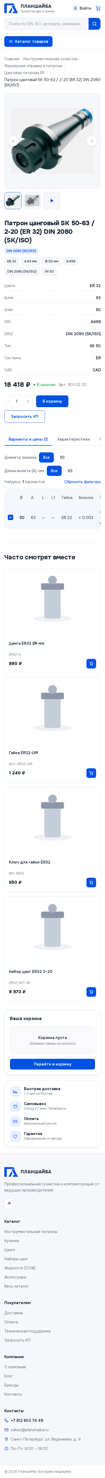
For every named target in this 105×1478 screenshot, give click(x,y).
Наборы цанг (16, 1259)
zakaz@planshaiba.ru (30, 1429)
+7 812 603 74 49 (27, 1420)
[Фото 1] (13, 200)
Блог (8, 1376)
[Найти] (94, 24)
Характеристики (73, 439)
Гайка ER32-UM (23, 752)
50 (62, 457)
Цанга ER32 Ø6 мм (26, 643)
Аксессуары (15, 1277)
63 (70, 470)
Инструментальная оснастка (50, 58)
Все (46, 457)
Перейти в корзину (52, 1064)
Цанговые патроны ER (24, 72)
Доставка (13, 1313)
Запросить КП (24, 416)
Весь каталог (16, 1286)
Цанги (9, 1249)
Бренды (11, 1385)
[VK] (9, 1203)
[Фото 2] (32, 200)
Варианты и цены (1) (28, 439)
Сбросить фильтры (82, 481)
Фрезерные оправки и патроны (33, 65)
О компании (15, 1367)
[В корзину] (91, 664)
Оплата (11, 1322)
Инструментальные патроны (30, 1231)
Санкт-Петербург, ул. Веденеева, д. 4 (46, 1439)
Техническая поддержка (27, 1331)
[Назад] (13, 141)
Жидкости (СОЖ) (19, 1268)
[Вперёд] (91, 141)
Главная (11, 58)
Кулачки (11, 1240)
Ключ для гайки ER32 (29, 862)
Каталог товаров (31, 41)
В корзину (52, 401)
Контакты (13, 1394)
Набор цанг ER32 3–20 (30, 971)
